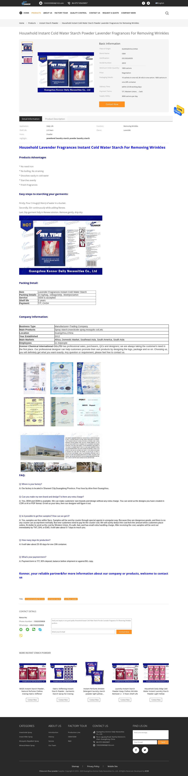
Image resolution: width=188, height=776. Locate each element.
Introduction (53, 732)
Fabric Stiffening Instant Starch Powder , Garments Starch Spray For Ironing (63, 691)
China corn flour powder (48, 771)
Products (36, 13)
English (161, 3)
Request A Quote (111, 13)
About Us (47, 13)
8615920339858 (37, 625)
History (51, 737)
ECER (147, 771)
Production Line (74, 732)
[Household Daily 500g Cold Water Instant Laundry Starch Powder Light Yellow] (156, 673)
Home (26, 13)
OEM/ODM (72, 737)
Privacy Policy (93, 766)
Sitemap (75, 766)
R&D (69, 741)
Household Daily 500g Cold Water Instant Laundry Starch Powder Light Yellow (156, 691)
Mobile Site (113, 766)
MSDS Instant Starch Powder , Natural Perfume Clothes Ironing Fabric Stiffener (32, 691)
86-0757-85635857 (79, 3)
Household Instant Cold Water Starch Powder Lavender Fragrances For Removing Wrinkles (100, 23)
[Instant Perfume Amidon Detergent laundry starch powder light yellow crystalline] (94, 673)
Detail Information (31, 119)
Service (51, 741)
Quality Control (78, 13)
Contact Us (94, 13)
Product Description (55, 119)
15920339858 (39, 621)
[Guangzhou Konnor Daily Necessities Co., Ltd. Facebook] (144, 3)
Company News (128, 13)
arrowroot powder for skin (34, 599)
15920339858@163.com (54, 3)
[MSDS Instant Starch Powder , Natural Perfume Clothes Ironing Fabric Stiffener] (32, 673)
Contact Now (112, 104)
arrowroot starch (54, 599)
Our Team (52, 745)
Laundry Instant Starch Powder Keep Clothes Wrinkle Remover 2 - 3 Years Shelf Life (125, 691)
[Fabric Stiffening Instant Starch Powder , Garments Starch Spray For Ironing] (63, 673)
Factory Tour (61, 13)
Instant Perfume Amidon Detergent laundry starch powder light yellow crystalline (94, 692)
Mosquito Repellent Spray (29, 741)
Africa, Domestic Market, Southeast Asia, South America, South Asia (89, 339)
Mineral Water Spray (27, 745)
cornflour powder (71, 599)
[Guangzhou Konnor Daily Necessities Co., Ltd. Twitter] (149, 3)
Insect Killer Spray (26, 737)
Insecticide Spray (25, 732)
